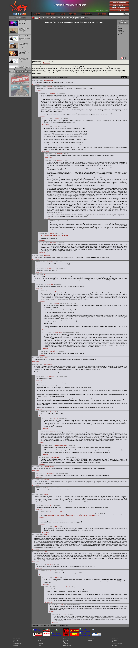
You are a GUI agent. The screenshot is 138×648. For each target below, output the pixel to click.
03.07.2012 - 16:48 (41, 505)
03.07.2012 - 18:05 (44, 520)
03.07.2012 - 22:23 (37, 551)
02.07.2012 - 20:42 (37, 357)
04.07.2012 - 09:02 (44, 571)
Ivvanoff (46, 357)
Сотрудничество (117, 643)
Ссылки (114, 640)
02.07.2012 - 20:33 (37, 275)
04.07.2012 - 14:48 (50, 160)
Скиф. (45, 551)
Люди (120, 33)
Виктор (52, 431)
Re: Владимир (58, 262)
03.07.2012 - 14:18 (47, 418)
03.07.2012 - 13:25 (44, 291)
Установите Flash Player (53, 22)
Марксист (63, 221)
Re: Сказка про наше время (68, 303)
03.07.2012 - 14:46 (37, 494)
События (121, 32)
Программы (122, 27)
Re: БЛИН (66, 153)
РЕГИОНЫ (72, 14)
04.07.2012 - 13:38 (50, 153)
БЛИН (55, 126)
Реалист (53, 242)
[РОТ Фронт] (37, 630)
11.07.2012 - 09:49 (53, 604)
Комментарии (67, 645)
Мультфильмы (17, 643)
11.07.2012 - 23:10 (47, 332)
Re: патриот (69, 291)
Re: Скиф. (57, 564)
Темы (120, 28)
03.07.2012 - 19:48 (47, 526)
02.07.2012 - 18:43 (37, 255)
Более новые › (62, 77)
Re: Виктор (72, 445)
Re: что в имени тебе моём (65, 412)
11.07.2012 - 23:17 (44, 457)
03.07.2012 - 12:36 (41, 383)
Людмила (46, 534)
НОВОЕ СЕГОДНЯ (20, 17)
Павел (52, 233)
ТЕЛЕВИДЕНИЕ (50, 14)
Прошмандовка (48, 80)
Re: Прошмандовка (59, 86)
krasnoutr (52, 93)
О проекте (115, 638)
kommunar (50, 86)
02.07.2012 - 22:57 (37, 364)
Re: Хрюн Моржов (61, 376)
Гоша (61, 604)
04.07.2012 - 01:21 (44, 93)
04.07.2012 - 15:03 (53, 221)
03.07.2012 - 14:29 (37, 479)
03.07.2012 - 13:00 (37, 466)
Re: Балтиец (58, 284)
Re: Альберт (55, 488)
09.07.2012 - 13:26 (44, 242)
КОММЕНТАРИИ (87, 14)
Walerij (46, 494)
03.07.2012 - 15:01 (44, 431)
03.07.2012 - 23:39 (41, 86)
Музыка (15, 645)
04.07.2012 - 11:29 (50, 587)
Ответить (35, 84)
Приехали (59, 153)
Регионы (65, 643)
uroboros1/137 (51, 268)
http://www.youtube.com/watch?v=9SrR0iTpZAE (55, 235)
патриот (50, 284)
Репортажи (46, 63)
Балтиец (46, 275)
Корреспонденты (68, 642)
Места (120, 30)
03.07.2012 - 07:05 (41, 376)
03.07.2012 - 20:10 (41, 488)
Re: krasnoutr (64, 118)
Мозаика (15, 640)
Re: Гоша (70, 614)
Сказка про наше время (57, 291)
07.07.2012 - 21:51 (44, 233)
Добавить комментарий (40, 77)
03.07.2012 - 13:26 (44, 351)
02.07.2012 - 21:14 (41, 262)
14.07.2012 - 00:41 (57, 614)
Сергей (52, 351)
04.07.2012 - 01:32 (41, 564)
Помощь (89, 640)
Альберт (46, 479)
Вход (97, 10)
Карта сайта (90, 638)
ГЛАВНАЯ (37, 14)
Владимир (47, 255)
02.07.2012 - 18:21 (37, 80)
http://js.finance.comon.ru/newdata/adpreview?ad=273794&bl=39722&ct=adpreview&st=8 (72, 515)
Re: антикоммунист (62, 473)
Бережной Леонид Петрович (58, 512)
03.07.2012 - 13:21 (44, 412)
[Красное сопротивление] (86, 635)
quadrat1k (50, 262)
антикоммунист (49, 466)
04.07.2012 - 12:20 (47, 118)
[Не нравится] (33, 18)
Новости (65, 640)
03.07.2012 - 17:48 (44, 512)
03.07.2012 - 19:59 (37, 534)
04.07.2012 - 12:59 (47, 126)
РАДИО (63, 14)
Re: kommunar (61, 93)
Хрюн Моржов (48, 364)
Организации (122, 35)
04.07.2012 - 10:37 (47, 577)
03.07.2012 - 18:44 (41, 473)
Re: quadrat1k (72, 512)
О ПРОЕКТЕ (102, 14)
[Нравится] (39, 18)
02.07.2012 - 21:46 (41, 284)
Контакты (115, 642)
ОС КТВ (56, 418)
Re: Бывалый (63, 418)
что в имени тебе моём (54, 383)
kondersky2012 (57, 332)
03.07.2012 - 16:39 (47, 445)
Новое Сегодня (67, 638)
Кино (14, 642)
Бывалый (53, 412)
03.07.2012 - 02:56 (41, 268)
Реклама (114, 645)
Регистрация (104, 10)
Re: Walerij (57, 505)
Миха (48, 488)
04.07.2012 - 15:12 (47, 303)
